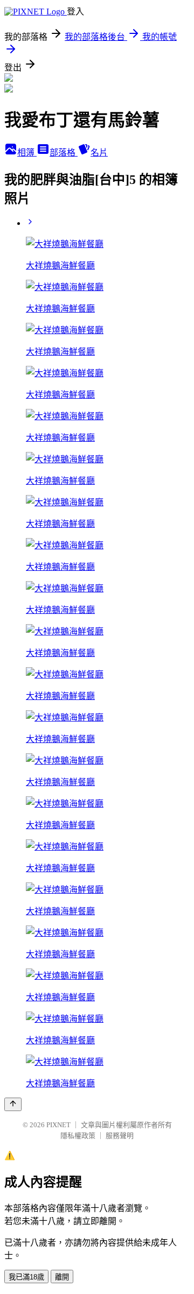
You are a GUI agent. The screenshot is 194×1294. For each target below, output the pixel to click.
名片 (99, 152)
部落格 (64, 152)
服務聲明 (120, 1136)
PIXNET (58, 1125)
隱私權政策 (77, 1136)
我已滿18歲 (26, 1277)
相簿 (27, 152)
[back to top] (13, 1104)
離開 (62, 1277)
